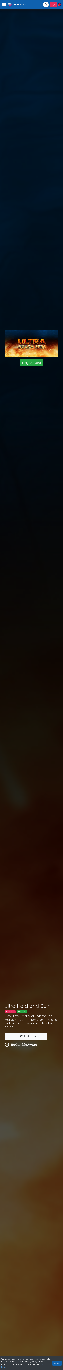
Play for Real (31, 363)
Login (54, 4)
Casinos (11, 1036)
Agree (57, 1363)
